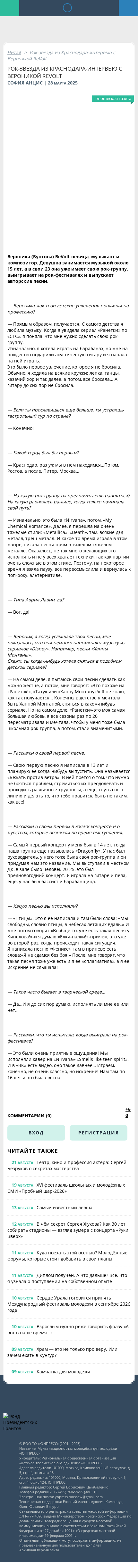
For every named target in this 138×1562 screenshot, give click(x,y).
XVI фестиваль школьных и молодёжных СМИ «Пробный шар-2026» (66, 1188)
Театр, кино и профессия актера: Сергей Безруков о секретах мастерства (66, 1165)
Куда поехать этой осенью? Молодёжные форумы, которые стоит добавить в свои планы (67, 1256)
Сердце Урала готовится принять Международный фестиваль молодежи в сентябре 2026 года (68, 1304)
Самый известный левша (64, 1207)
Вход (36, 1133)
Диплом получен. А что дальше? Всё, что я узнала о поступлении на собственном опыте (67, 1278)
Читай (14, 52)
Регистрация (98, 1133)
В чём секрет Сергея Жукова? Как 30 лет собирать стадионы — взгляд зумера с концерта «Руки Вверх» (67, 1230)
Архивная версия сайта (39, 1549)
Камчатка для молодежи (63, 1372)
